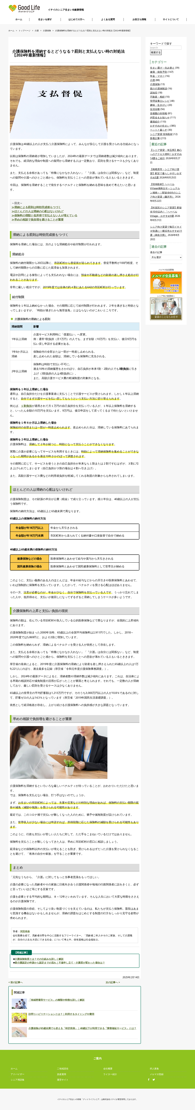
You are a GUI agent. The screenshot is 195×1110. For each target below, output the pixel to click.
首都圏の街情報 (158, 113)
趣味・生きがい (158, 105)
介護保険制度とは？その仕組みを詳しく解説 (39, 959)
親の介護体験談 (158, 88)
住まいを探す (45, 19)
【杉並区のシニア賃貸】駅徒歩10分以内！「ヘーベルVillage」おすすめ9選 (166, 211)
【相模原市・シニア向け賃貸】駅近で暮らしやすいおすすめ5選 (166, 173)
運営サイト (62, 1079)
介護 (37, 30)
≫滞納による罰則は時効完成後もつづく (36, 207)
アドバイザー (17, 1074)
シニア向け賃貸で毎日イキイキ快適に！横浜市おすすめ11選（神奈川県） (166, 231)
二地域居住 (62, 1068)
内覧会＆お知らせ (160, 117)
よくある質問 (108, 19)
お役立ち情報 (139, 19)
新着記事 (155, 138)
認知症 (153, 92)
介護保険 (47, 30)
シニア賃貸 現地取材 (161, 134)
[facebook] (149, 1080)
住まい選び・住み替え (162, 67)
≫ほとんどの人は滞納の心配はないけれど (38, 211)
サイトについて (171, 19)
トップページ (24, 30)
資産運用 (61, 1074)
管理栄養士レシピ (160, 101)
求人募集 (154, 1068)
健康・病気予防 (158, 72)
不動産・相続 (157, 96)
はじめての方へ (77, 19)
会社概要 (107, 1068)
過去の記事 (156, 252)
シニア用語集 (17, 1079)
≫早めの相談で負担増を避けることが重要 (38, 219)
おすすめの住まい (160, 125)
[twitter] (155, 1080)
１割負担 (26, 406)
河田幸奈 (25, 931)
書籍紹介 (155, 121)
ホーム (18, 19)
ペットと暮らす (158, 130)
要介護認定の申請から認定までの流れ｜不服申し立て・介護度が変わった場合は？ (60, 962)
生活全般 (155, 109)
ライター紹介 (110, 1074)
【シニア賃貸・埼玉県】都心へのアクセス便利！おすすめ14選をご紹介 (166, 154)
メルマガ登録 (156, 1074)
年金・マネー (157, 76)
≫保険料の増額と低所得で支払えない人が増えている (44, 215)
